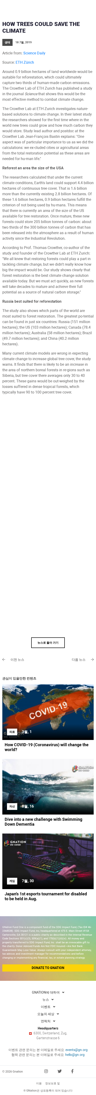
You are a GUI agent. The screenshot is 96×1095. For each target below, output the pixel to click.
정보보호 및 (52, 1083)
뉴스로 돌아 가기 (48, 642)
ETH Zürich (25, 62)
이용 (39, 1083)
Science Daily (34, 53)
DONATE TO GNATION (48, 968)
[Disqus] (48, 458)
